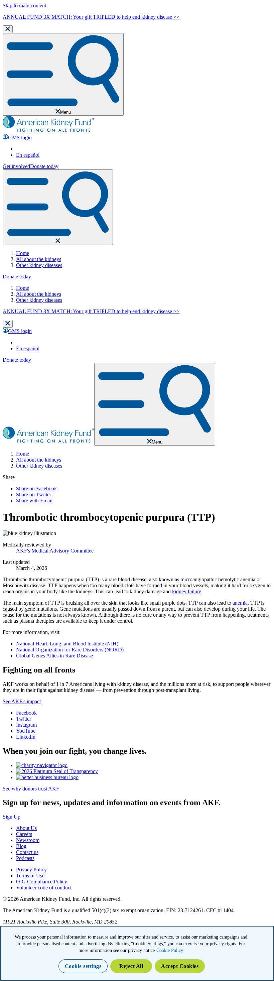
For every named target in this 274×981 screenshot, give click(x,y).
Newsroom (27, 840)
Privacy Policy (31, 869)
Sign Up (11, 817)
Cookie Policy (169, 950)
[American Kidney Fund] (48, 131)
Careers (24, 834)
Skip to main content (24, 5)
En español (27, 155)
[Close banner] (8, 29)
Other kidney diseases (39, 265)
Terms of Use (30, 875)
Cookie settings (83, 966)
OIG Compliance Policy (41, 881)
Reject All (131, 966)
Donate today (44, 166)
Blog (21, 846)
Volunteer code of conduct (44, 887)
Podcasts (25, 858)
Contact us (27, 852)
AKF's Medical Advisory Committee (55, 551)
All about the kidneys (38, 259)
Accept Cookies (179, 966)
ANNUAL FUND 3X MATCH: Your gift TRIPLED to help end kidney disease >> (91, 17)
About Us (26, 828)
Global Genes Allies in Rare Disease (54, 655)
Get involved (16, 166)
